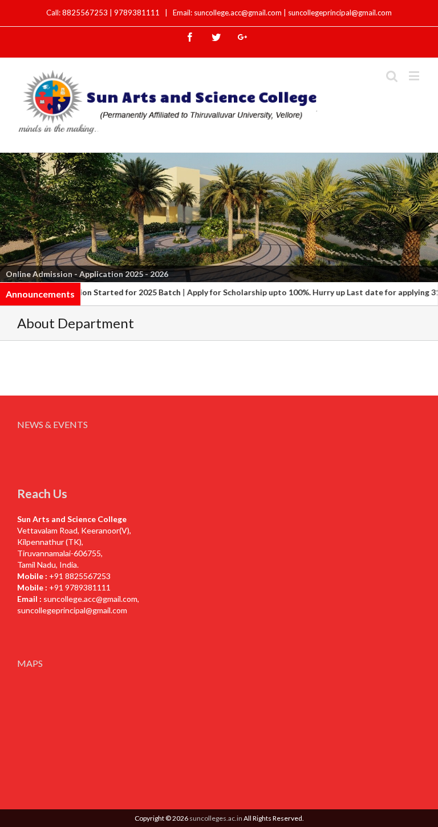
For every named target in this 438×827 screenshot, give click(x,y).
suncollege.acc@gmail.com (90, 599)
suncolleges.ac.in (215, 818)
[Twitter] (216, 37)
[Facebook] (189, 37)
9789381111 (137, 12)
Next (423, 214)
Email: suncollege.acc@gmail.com (227, 12)
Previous (14, 214)
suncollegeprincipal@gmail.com (340, 12)
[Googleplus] (242, 37)
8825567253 (86, 12)
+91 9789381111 (80, 587)
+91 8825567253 (80, 576)
